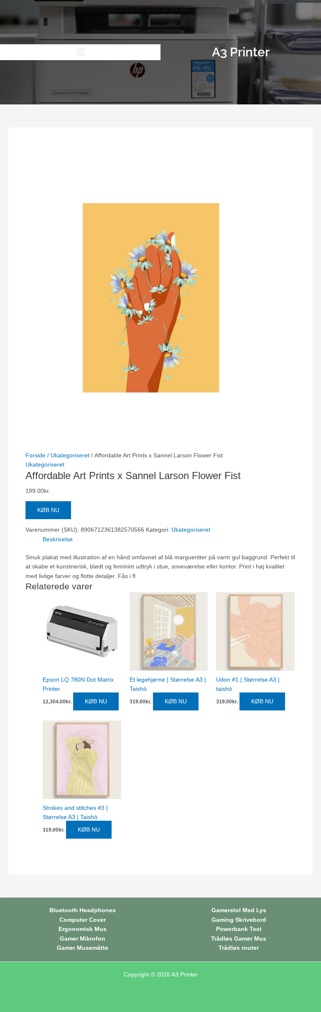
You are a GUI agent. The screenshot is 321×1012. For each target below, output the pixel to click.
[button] (80, 52)
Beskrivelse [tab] (58, 539)
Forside (35, 455)
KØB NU (48, 510)
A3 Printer (184, 974)
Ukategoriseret (70, 455)
